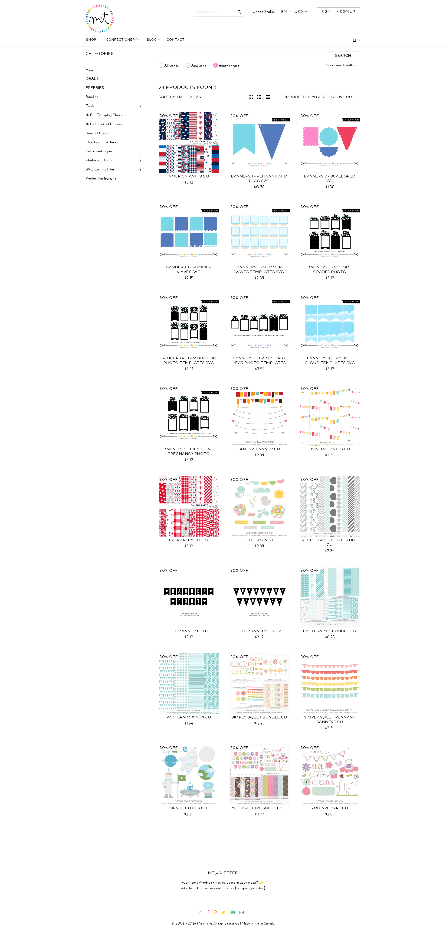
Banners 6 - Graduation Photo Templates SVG (188, 360)
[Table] (268, 96)
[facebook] (210, 912)
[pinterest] (217, 912)
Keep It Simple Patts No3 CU (330, 542)
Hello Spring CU (259, 540)
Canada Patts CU (189, 540)
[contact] (243, 912)
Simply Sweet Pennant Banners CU (330, 720)
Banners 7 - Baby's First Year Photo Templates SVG (259, 362)
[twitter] (225, 912)
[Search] (240, 11)
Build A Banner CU (259, 449)
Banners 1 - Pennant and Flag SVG (259, 179)
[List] (259, 96)
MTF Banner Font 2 (259, 631)
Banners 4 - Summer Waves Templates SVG (259, 269)
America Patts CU (189, 176)
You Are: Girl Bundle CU (259, 808)
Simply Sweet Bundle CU (259, 717)
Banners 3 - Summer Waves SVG (188, 269)
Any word (198, 65)
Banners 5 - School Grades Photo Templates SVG (330, 271)
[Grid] (251, 96)
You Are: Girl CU (330, 808)
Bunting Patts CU (330, 449)
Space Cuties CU (189, 808)
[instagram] (202, 912)
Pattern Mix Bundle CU (330, 631)
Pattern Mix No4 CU (189, 717)
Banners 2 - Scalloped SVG (330, 179)
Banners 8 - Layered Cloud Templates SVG (330, 360)
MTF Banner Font (189, 631)
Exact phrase (229, 65)
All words (171, 65)
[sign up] (234, 912)
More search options (341, 65)
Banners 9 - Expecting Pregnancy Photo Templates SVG (189, 453)
